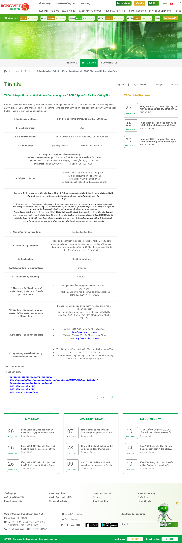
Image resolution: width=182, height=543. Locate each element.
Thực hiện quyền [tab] (140, 84)
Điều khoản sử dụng (48, 539)
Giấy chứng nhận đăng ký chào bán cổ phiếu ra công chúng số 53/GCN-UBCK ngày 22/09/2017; (54, 380)
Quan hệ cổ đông (138, 11)
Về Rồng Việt (45, 3)
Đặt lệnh (153, 3)
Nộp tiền (140, 3)
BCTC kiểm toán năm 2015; (22, 386)
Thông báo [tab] (119, 84)
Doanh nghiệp (69, 11)
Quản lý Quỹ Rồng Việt (65, 3)
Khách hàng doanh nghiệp (60, 497)
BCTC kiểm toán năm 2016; (22, 389)
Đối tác (27, 71)
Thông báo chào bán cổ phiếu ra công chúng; (31, 377)
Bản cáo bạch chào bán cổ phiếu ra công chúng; (32, 383)
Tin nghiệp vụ (89, 63)
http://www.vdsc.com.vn (87, 338)
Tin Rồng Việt (71, 63)
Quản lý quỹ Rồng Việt (14, 497)
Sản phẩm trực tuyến (90, 11)
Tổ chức (54, 11)
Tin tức (177, 11)
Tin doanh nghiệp (108, 63)
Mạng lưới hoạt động (73, 514)
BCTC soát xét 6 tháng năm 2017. (25, 392)
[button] (165, 3)
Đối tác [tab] (174, 84)
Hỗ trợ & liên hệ (144, 501)
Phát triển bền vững (160, 11)
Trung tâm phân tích (115, 11)
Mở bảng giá (170, 18)
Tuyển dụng (84, 3)
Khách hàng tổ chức (58, 493)
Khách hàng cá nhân (13, 501)
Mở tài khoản (123, 3)
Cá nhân (43, 11)
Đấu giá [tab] (159, 84)
